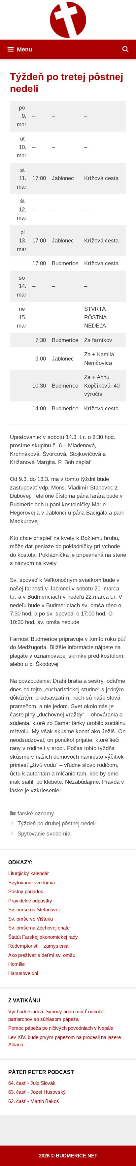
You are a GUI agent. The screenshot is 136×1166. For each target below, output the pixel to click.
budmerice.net (76, 1155)
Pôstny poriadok (25, 891)
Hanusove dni (23, 973)
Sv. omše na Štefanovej (33, 909)
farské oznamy (35, 813)
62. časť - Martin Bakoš (33, 1101)
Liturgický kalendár (28, 873)
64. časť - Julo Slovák (31, 1083)
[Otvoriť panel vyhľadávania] (125, 49)
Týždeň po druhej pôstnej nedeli (56, 823)
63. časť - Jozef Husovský (37, 1092)
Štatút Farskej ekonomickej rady (43, 937)
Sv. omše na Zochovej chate (39, 927)
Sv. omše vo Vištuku (30, 919)
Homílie (16, 964)
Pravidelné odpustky (30, 900)
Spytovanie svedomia (43, 834)
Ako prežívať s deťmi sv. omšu (41, 955)
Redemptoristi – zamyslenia (38, 946)
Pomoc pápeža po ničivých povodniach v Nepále (60, 1028)
